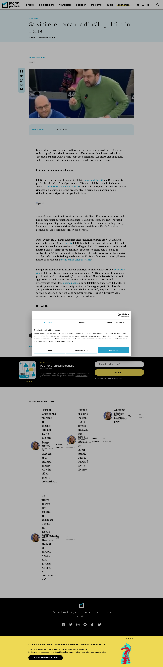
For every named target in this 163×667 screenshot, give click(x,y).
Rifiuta (49, 350)
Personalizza (80, 350)
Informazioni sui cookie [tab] (115, 322)
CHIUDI (131, 639)
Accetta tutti (113, 350)
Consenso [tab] (48, 323)
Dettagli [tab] (82, 322)
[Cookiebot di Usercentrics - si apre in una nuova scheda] (119, 315)
